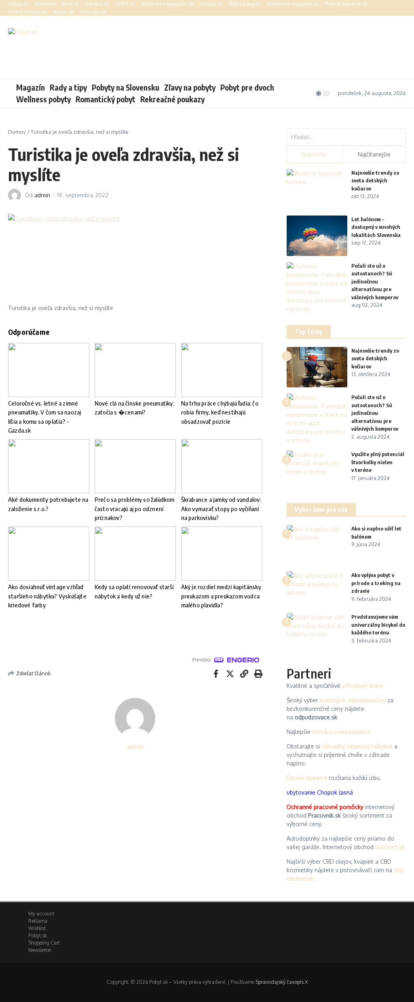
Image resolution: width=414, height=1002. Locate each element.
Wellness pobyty (43, 99)
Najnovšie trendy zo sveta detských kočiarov (375, 180)
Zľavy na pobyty (189, 87)
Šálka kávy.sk (245, 3)
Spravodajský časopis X (282, 982)
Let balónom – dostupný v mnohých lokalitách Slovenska (376, 227)
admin (42, 195)
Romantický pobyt (105, 99)
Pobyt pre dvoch (247, 87)
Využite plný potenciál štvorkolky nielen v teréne (377, 462)
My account (41, 914)
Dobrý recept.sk (27, 11)
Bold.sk (71, 3)
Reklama (45, 3)
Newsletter (39, 950)
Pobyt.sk (18, 3)
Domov (17, 132)
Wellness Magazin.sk (168, 3)
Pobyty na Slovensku (125, 87)
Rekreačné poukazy (172, 99)
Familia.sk (97, 3)
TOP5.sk (125, 3)
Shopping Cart (44, 943)
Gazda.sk (211, 3)
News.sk (63, 11)
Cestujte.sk (93, 11)
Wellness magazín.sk (293, 3)
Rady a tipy (68, 87)
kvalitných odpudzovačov (353, 700)
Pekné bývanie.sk (346, 3)
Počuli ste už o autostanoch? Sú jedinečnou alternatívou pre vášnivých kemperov (374, 281)
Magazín (30, 87)
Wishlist (37, 928)
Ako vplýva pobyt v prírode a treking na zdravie (376, 583)
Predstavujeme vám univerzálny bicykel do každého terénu (378, 624)
